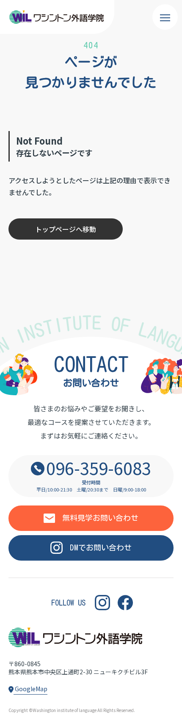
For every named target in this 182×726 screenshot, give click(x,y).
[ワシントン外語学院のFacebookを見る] (125, 603)
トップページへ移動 (65, 229)
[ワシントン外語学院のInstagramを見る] (102, 603)
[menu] (165, 17)
